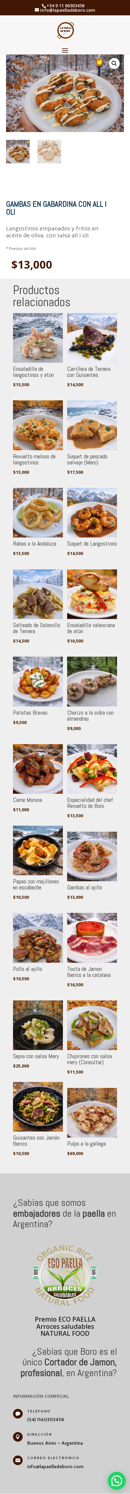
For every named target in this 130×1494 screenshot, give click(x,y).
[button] (114, 63)
